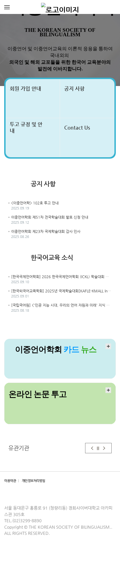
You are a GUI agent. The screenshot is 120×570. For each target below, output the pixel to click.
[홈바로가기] (60, 7)
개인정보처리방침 (33, 481)
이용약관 (10, 481)
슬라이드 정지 (98, 448)
